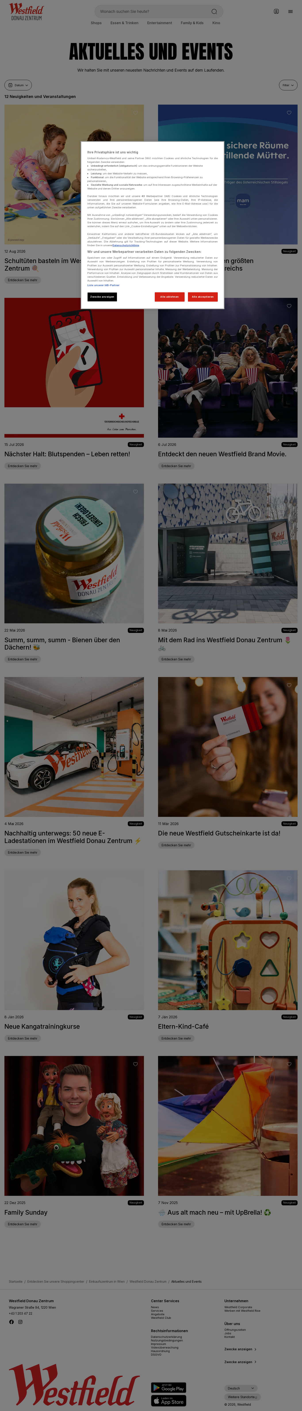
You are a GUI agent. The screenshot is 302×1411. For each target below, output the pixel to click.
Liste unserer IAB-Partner (103, 285)
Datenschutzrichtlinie (126, 245)
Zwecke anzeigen (102, 296)
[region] (152, 225)
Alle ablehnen (169, 296)
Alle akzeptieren (203, 296)
